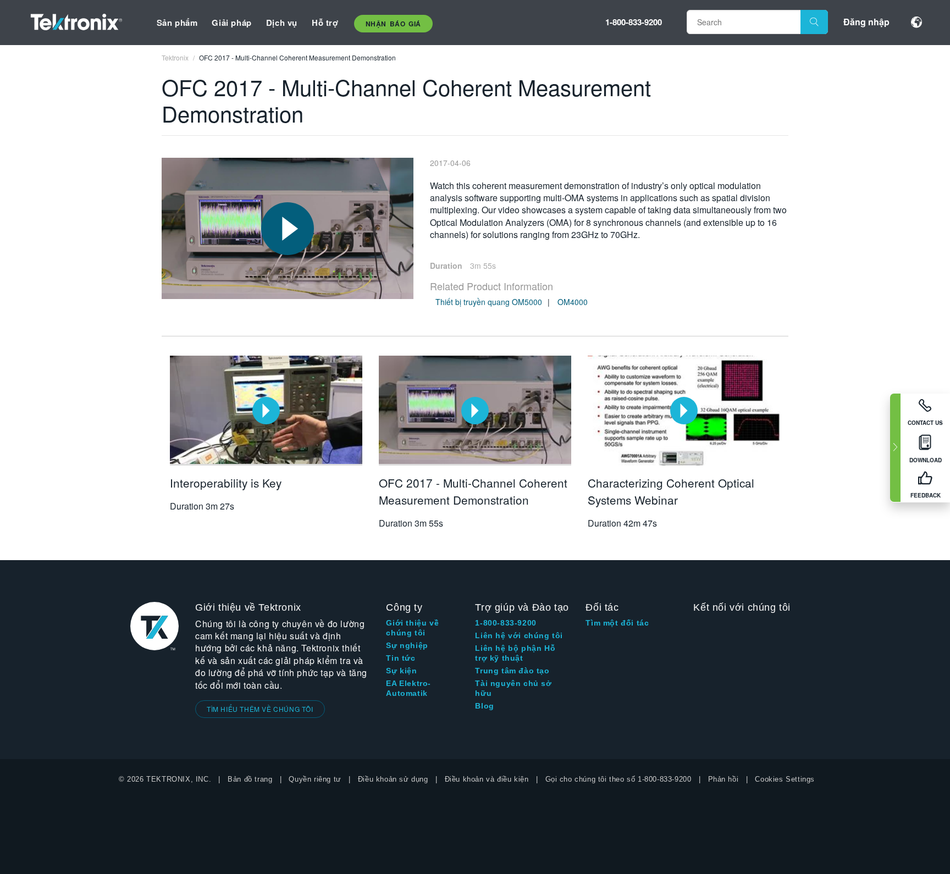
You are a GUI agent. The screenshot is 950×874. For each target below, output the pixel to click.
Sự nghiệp (407, 645)
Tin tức (400, 658)
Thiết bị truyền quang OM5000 (488, 301)
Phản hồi (723, 779)
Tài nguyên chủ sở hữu (513, 688)
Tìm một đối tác (617, 622)
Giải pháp (231, 22)
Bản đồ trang (250, 779)
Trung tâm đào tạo (512, 670)
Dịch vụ (281, 22)
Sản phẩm (177, 22)
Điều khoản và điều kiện (487, 779)
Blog (484, 705)
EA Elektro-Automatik (408, 688)
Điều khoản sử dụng (393, 779)
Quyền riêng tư (315, 779)
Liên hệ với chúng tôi (519, 635)
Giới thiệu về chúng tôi (412, 627)
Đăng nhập (866, 21)
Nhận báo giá (393, 24)
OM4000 (572, 301)
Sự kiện (401, 670)
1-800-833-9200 (633, 22)
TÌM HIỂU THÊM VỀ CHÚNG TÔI (260, 708)
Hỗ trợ (325, 22)
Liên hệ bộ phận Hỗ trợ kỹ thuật (515, 653)
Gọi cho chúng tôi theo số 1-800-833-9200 (618, 779)
